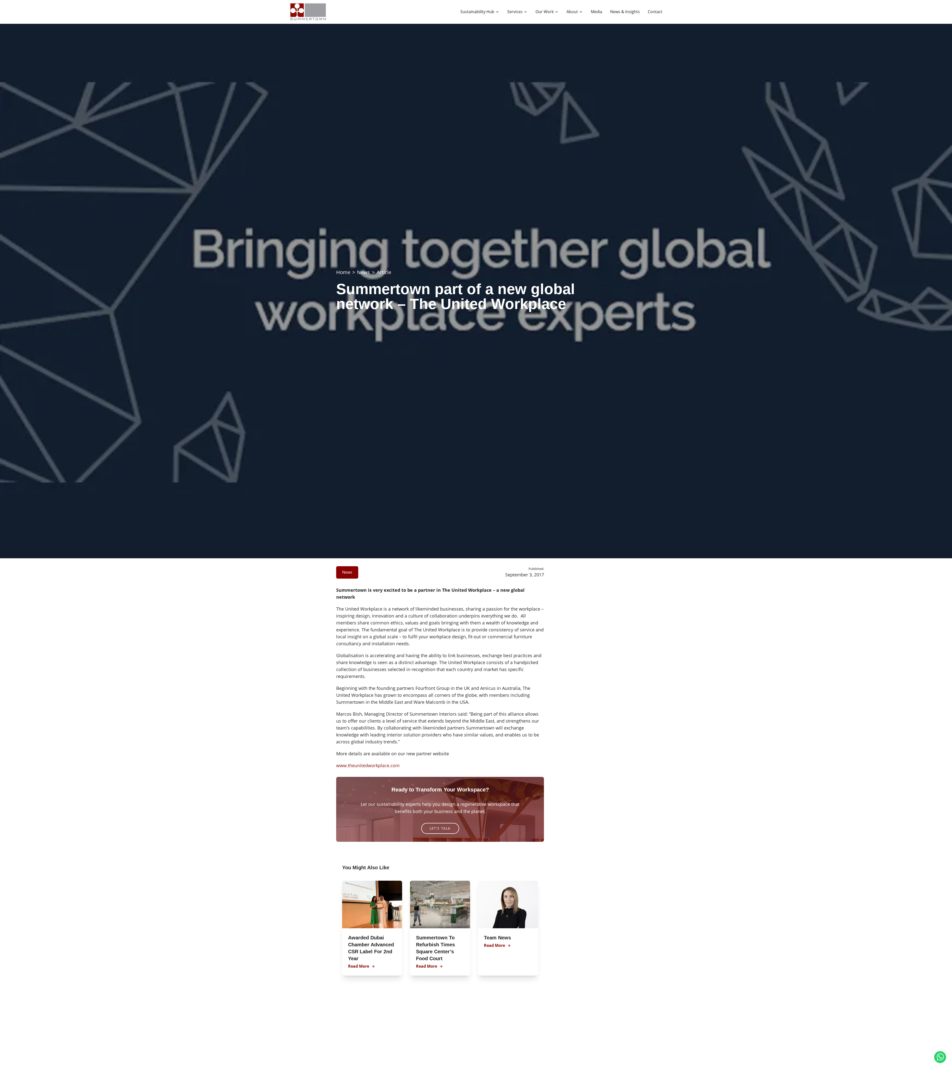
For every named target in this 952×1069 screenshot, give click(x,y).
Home (343, 272)
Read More (358, 966)
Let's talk (440, 828)
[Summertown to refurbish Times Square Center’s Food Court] (440, 904)
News (363, 272)
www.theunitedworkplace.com (368, 765)
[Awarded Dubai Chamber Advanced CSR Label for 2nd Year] (372, 904)
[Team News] (508, 904)
